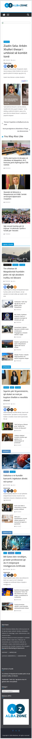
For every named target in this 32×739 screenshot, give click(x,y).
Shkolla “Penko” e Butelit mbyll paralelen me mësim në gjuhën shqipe (21, 356)
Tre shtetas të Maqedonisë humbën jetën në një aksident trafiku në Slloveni (13, 273)
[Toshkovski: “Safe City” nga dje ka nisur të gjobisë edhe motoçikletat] (7, 306)
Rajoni (12, 387)
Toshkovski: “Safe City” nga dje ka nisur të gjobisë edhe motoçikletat (20, 304)
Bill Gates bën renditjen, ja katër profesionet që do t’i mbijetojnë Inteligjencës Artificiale (15, 561)
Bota (5, 553)
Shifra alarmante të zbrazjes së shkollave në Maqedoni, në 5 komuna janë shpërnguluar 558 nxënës (16, 161)
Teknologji (11, 553)
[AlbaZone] (4, 15)
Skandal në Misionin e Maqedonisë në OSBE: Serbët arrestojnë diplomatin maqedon (15, 195)
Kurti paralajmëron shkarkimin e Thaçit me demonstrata (15, 130)
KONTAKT (4, 652)
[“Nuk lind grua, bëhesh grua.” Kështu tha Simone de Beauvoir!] (7, 428)
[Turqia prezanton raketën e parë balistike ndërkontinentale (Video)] (7, 608)
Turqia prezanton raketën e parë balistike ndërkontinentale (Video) (21, 606)
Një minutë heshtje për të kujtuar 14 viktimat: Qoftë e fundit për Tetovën (14, 228)
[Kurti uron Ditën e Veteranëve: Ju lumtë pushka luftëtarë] (7, 509)
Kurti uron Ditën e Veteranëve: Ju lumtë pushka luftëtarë (20, 507)
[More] (15, 66)
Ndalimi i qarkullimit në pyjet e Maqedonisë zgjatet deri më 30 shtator (21, 344)
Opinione (6, 387)
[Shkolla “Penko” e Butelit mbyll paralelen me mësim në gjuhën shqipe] (7, 358)
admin (13, 60)
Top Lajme (22, 264)
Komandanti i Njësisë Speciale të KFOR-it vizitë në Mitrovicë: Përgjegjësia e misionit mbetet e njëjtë (21, 331)
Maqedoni (6, 41)
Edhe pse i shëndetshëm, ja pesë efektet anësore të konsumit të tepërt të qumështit (20, 520)
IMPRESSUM (12, 652)
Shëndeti (6, 471)
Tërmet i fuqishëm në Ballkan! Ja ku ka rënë (16, 123)
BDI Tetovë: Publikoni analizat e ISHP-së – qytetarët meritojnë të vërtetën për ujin (20, 317)
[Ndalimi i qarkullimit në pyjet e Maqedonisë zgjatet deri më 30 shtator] (7, 346)
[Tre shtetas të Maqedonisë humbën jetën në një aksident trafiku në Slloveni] (16, 254)
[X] (8, 66)
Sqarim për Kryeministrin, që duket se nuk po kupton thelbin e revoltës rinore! (15, 396)
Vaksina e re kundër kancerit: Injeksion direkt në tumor (15, 478)
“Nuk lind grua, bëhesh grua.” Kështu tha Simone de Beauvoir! (21, 426)
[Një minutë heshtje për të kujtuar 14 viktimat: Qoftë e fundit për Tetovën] (16, 210)
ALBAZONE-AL (12, 656)
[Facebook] (5, 66)
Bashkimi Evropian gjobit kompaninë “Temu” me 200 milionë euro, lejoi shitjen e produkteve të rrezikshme (21, 593)
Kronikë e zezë (7, 264)
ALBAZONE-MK (22, 656)
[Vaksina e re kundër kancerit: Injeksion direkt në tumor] (16, 461)
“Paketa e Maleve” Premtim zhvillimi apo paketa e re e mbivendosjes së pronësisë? (20, 439)
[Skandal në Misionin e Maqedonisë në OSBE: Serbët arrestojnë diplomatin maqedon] (16, 176)
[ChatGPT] (11, 66)
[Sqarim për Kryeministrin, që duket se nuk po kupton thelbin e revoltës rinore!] (16, 377)
